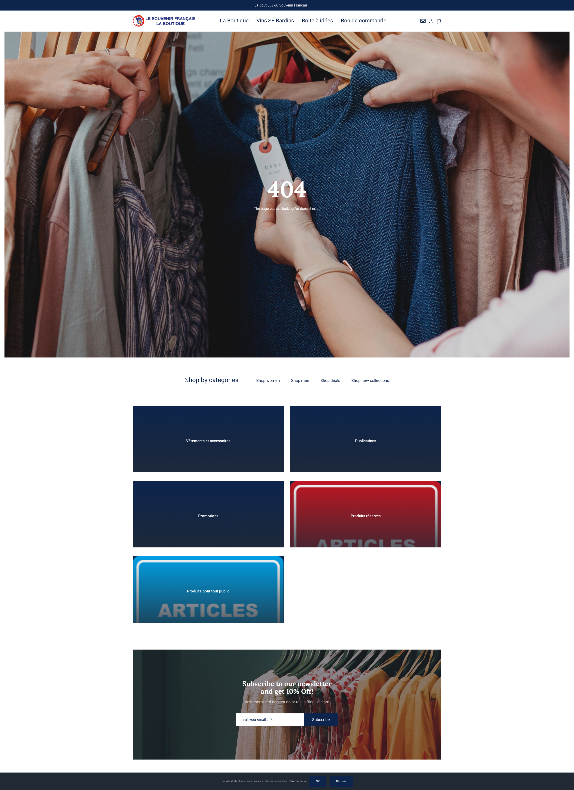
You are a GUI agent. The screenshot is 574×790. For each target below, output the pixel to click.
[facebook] (402, 5)
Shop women (268, 380)
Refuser (341, 781)
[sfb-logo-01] (164, 17)
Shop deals (330, 380)
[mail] (432, 5)
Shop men (300, 380)
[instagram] (417, 5)
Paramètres (296, 781)
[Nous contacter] (423, 21)
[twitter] (410, 5)
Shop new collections (370, 380)
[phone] (439, 5)
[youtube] (425, 5)
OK (318, 781)
